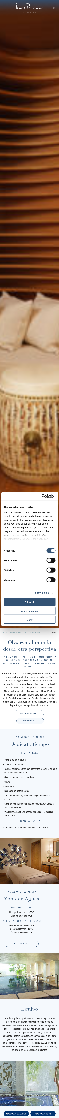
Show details (42, 592)
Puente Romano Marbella (15, 632)
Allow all (29, 602)
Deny (29, 619)
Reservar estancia (16, 1114)
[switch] (50, 560)
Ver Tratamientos (29, 713)
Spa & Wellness (37, 632)
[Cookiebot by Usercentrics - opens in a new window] (42, 496)
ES (54, 8)
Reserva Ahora (21, 944)
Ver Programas (30, 721)
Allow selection (29, 610)
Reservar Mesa (43, 1114)
